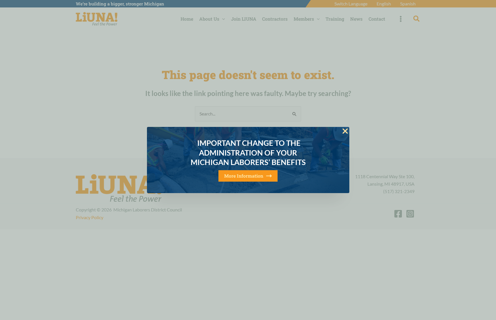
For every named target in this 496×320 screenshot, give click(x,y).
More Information (243, 176)
